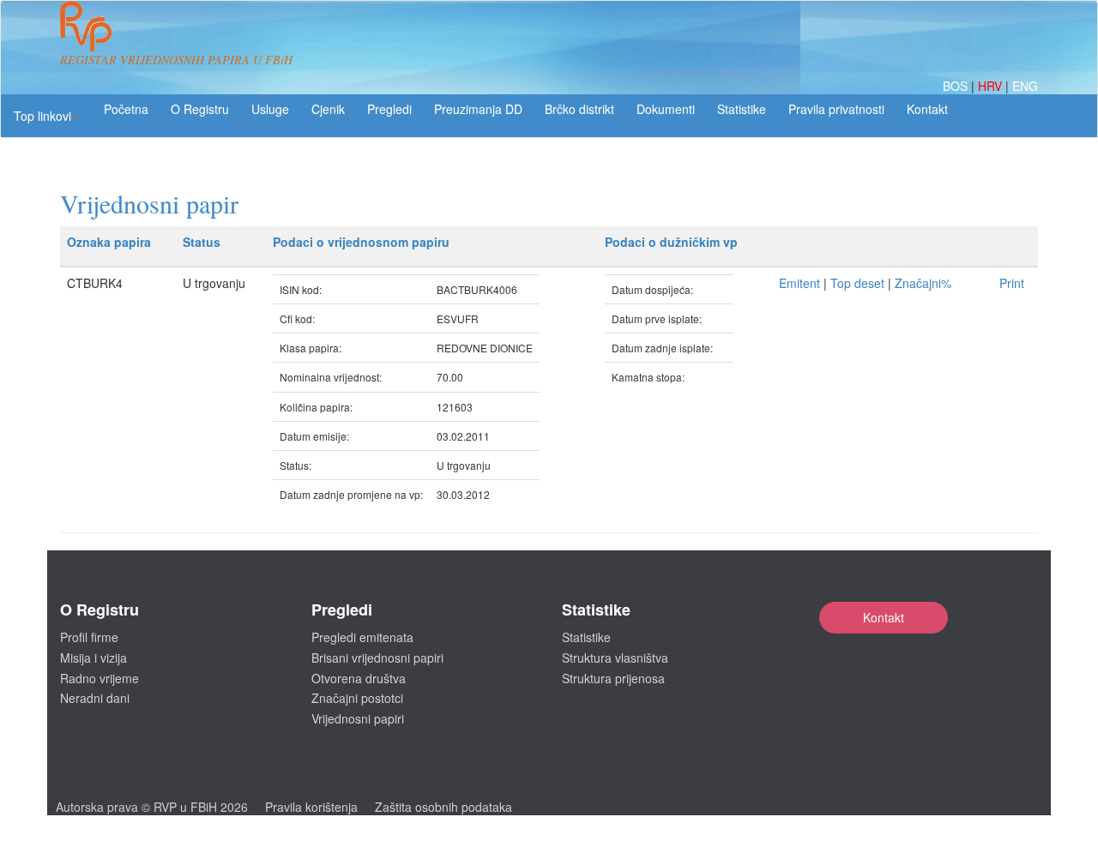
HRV (991, 85)
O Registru (200, 108)
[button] (47, 115)
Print (1011, 282)
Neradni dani (95, 697)
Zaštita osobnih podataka (443, 806)
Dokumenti (665, 108)
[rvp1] (86, 24)
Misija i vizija (93, 657)
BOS (957, 85)
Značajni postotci (357, 697)
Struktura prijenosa (613, 678)
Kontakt (883, 617)
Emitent (799, 282)
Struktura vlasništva (615, 657)
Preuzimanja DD (478, 108)
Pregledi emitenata (362, 637)
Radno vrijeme (99, 678)
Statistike (741, 108)
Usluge (270, 108)
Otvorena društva (358, 678)
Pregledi (389, 108)
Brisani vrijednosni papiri (377, 657)
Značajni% (923, 282)
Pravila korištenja (311, 806)
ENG (1025, 85)
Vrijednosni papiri (357, 718)
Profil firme (89, 637)
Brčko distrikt (579, 108)
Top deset (857, 282)
